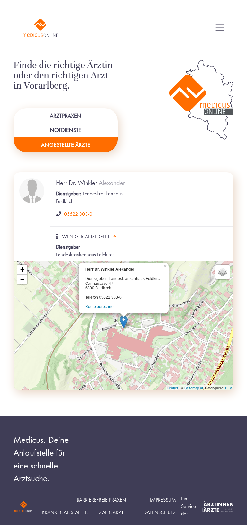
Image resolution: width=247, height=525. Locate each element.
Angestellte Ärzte (65, 144)
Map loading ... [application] (123, 326)
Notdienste (65, 130)
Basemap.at (193, 387)
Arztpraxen (65, 115)
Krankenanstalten (65, 512)
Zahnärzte (112, 512)
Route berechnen (100, 306)
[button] (124, 321)
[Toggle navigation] (220, 28)
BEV (228, 387)
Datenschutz (159, 512)
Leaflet (172, 387)
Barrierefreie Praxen (101, 500)
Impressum (163, 500)
